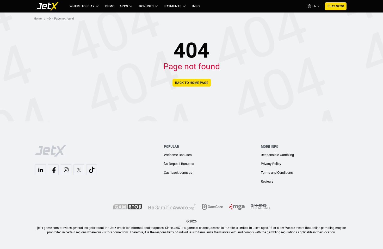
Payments (172, 6)
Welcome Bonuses (178, 155)
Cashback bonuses (178, 173)
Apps (124, 6)
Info (196, 6)
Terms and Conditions (277, 173)
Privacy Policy (271, 164)
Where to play (82, 6)
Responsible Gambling (277, 155)
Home (38, 18)
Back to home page (191, 83)
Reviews (267, 181)
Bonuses (146, 6)
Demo (109, 6)
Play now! (336, 6)
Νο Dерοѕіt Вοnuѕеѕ (179, 164)
